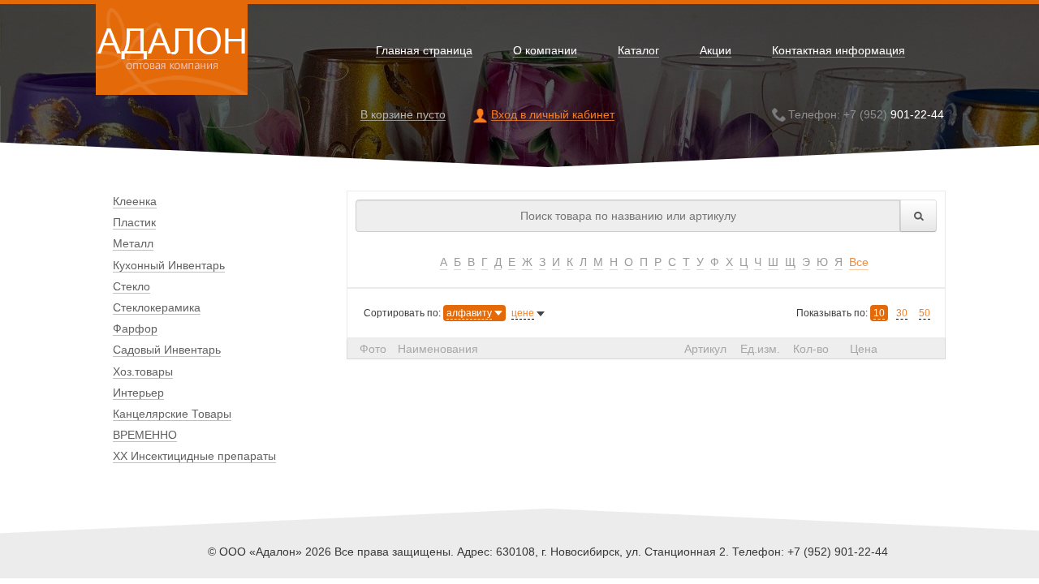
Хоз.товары (143, 371)
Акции (715, 51)
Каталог (638, 51)
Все (859, 262)
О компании (545, 51)
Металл (133, 243)
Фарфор (135, 328)
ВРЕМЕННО (145, 434)
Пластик (134, 222)
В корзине (403, 115)
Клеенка (135, 201)
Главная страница (424, 51)
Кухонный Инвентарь (169, 265)
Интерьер (138, 392)
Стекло (131, 286)
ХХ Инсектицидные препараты (194, 455)
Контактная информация (838, 51)
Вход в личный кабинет (552, 115)
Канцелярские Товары (172, 413)
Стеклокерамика (156, 307)
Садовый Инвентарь (167, 349)
